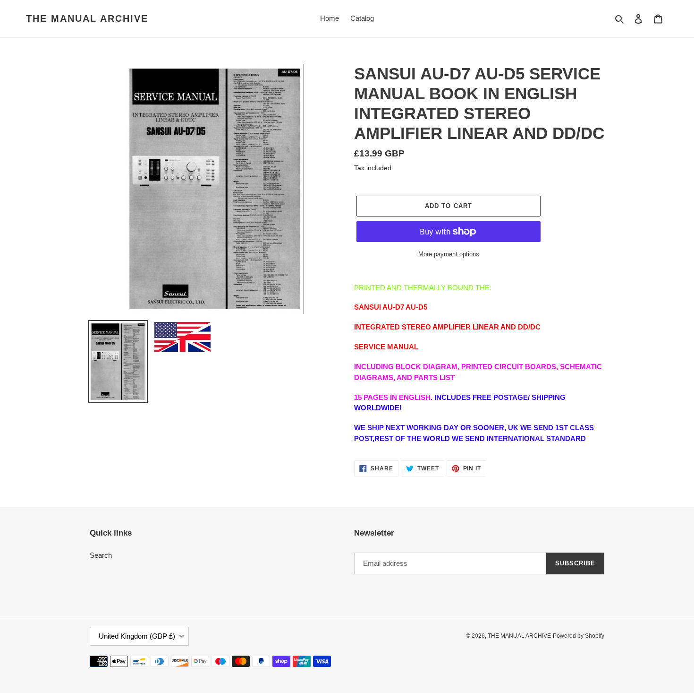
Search (101, 555)
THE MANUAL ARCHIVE (87, 18)
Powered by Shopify (578, 635)
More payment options (448, 254)
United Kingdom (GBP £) (137, 636)
